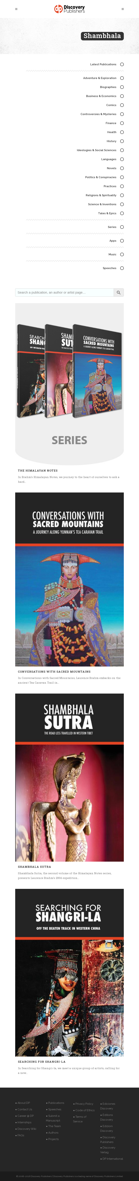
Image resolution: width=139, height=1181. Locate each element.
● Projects (52, 1139)
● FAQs (19, 1135)
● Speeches (53, 1109)
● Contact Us (23, 1109)
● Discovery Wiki (25, 1129)
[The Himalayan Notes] (69, 384)
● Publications (55, 1103)
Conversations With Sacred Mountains (54, 671)
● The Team (53, 1126)
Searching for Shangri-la (42, 1061)
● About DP (22, 1103)
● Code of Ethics (83, 1110)
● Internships (23, 1122)
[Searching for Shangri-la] (69, 973)
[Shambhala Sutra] (69, 778)
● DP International (111, 1158)
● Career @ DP (24, 1116)
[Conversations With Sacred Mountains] (69, 579)
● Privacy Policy (83, 1103)
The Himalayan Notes (38, 470)
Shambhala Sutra (34, 866)
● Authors (52, 1132)
